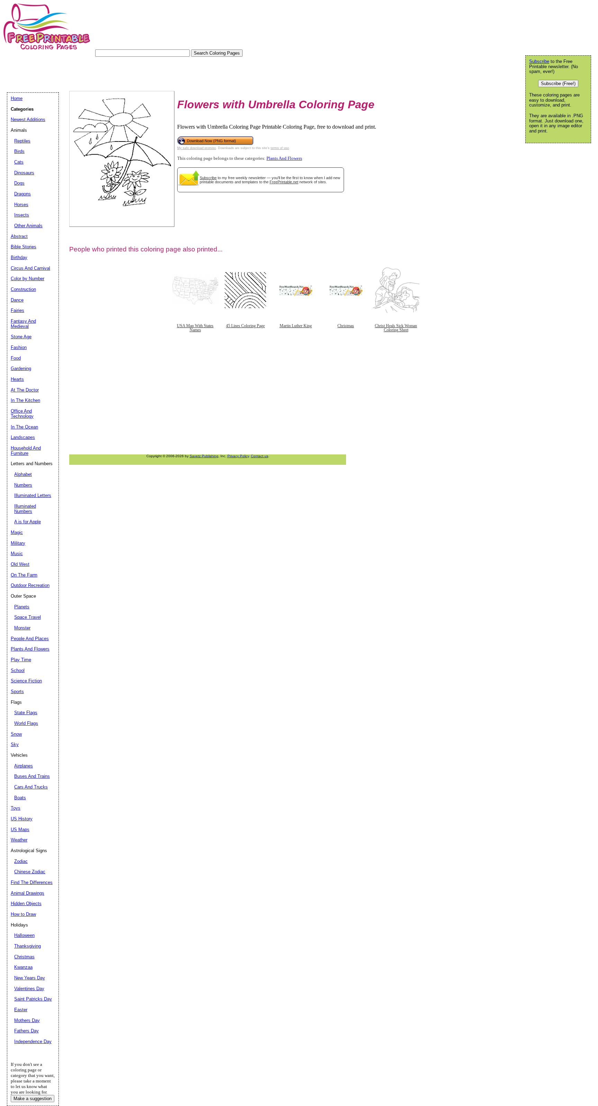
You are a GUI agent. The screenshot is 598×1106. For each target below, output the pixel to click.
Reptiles (22, 141)
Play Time (21, 659)
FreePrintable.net (284, 182)
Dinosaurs (24, 172)
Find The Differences (32, 882)
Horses (21, 204)
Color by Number (27, 278)
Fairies (17, 310)
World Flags (26, 723)
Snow (16, 734)
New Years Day (29, 977)
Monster (22, 627)
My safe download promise (196, 148)
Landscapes (23, 437)
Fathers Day (26, 1030)
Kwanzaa (23, 967)
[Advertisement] (133, 72)
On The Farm (24, 575)
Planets (21, 606)
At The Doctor (25, 390)
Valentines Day (29, 988)
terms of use (280, 148)
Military (18, 543)
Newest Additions (28, 119)
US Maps (20, 829)
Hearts (17, 379)
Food (16, 358)
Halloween (24, 935)
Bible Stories (23, 246)
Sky (15, 744)
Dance (17, 300)
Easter (20, 1009)
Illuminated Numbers (25, 509)
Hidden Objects (26, 903)
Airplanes (23, 765)
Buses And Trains (32, 776)
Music (17, 553)
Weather (19, 839)
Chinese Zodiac (29, 871)
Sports (17, 691)
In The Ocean (24, 427)
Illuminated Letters (32, 495)
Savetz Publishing (204, 456)
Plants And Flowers (284, 158)
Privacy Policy (238, 456)
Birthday (19, 257)
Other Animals (28, 225)
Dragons (22, 193)
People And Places (30, 638)
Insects (21, 215)
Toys (15, 808)
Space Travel (27, 617)
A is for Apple (27, 521)
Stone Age (21, 336)
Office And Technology (22, 413)
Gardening (21, 368)
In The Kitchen (25, 400)
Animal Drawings (27, 893)
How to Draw (23, 914)
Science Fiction (26, 680)
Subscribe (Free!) (558, 83)
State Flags (25, 712)
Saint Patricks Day (33, 999)
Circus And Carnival (30, 268)
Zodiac (21, 861)
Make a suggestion (32, 1098)
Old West (20, 564)
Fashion (19, 347)
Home (16, 98)
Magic (17, 532)
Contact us (259, 456)
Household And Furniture (26, 450)
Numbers (23, 485)
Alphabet (23, 474)
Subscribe (208, 178)
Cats (19, 162)
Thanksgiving (27, 946)
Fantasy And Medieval (23, 324)
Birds (19, 151)
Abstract (19, 236)
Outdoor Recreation (30, 585)
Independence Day (33, 1041)
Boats (20, 797)
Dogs (19, 183)
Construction (23, 289)
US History (22, 818)
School (18, 670)
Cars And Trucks (31, 787)
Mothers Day (27, 1020)
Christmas (24, 956)
